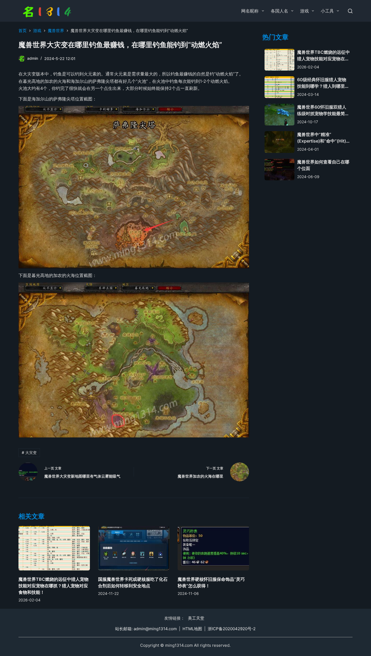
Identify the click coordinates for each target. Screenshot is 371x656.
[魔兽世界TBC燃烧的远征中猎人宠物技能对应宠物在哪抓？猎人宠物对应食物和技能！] (54, 548)
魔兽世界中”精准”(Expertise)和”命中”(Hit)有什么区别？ (321, 141)
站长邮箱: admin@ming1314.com (146, 628)
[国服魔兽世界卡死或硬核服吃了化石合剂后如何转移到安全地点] (133, 548)
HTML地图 (192, 628)
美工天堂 (196, 618)
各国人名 (279, 11)
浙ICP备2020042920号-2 (232, 628)
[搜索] (350, 11)
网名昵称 (250, 11)
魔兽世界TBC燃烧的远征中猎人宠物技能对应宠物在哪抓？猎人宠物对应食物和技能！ (53, 585)
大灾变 (29, 452)
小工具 (327, 11)
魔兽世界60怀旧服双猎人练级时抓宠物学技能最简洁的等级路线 (323, 114)
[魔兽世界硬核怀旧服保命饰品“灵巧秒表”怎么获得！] (213, 548)
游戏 (304, 11)
